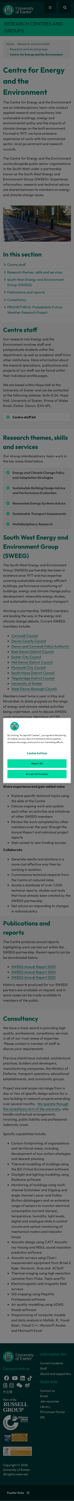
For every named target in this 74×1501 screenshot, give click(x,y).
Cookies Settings (37, 752)
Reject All (37, 763)
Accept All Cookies (37, 773)
